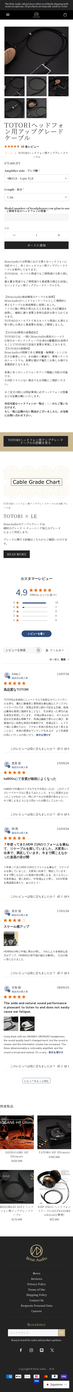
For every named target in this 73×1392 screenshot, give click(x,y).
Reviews (36, 1279)
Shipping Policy (36, 1295)
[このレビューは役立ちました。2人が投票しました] (59, 1066)
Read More (16, 554)
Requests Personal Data (36, 1305)
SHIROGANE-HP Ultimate (16, 1154)
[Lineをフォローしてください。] (42, 1350)
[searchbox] (19, 650)
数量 (6, 228)
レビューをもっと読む (36, 1081)
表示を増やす (43, 735)
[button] (56, 1384)
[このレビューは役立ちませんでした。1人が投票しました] (65, 1066)
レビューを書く (36, 633)
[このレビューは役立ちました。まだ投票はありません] (59, 749)
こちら (48, 403)
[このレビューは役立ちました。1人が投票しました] (59, 897)
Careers (36, 1311)
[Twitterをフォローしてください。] (52, 1350)
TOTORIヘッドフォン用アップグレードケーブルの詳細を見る (35, 441)
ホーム (9, 153)
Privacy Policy (36, 1284)
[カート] (65, 15)
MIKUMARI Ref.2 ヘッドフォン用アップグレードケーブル (17, 1211)
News (36, 1273)
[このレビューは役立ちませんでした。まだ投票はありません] (65, 749)
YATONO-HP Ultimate (54, 1152)
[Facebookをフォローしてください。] (21, 1350)
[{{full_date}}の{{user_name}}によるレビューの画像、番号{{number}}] (11, 939)
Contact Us (36, 1300)
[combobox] (59, 659)
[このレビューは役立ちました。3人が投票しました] (59, 973)
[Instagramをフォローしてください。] (31, 1350)
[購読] (61, 1332)
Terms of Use (36, 1289)
